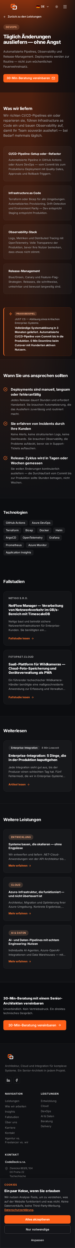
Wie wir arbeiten (15, 1106)
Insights (10, 1111)
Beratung (47, 1121)
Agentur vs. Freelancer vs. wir (16, 1140)
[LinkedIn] (8, 1080)
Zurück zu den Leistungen (24, 16)
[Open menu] (65, 6)
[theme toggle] (56, 6)
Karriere (10, 1127)
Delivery (46, 1126)
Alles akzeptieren (37, 1219)
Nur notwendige (37, 1229)
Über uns (11, 1122)
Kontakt (10, 1132)
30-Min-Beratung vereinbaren (28, 78)
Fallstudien (12, 1117)
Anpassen (37, 1240)
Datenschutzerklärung (18, 1209)
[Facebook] (16, 1080)
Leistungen (12, 1101)
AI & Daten (47, 1116)
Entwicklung (48, 1101)
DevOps (46, 1111)
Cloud (45, 1106)
